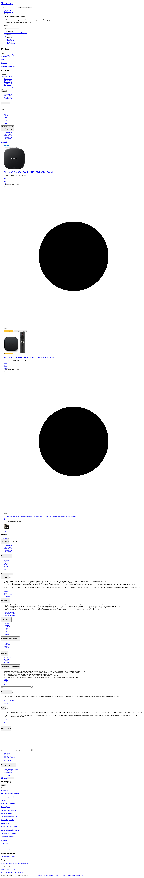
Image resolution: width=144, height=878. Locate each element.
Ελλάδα (6, 13)
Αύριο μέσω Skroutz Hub (7, 129)
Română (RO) (11, 40)
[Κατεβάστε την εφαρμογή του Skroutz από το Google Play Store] (11, 869)
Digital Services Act (81, 875)
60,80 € (6, 183)
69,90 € (6, 368)
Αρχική (2, 59)
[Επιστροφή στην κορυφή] (1, 787)
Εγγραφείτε (13, 863)
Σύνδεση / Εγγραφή (9, 12)
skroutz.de (14, 872)
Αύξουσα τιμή (8, 80)
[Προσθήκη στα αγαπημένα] (13, 331)
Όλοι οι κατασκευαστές (6, 573)
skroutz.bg (20, 872)
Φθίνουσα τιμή (8, 82)
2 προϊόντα (11, 126)
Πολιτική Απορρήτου (48, 875)
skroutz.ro (9, 872)
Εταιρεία (4, 840)
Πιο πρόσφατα (8, 83)
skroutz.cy (3, 872)
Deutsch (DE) (11, 43)
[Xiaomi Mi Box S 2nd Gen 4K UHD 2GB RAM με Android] (73, 342)
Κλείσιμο (3, 785)
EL (5, 36)
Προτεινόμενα (8, 79)
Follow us (7, 863)
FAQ (33, 875)
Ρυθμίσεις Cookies (71, 875)
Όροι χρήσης (38, 875)
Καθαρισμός (4, 126)
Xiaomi (3, 106)
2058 (5, 366)
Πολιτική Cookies (60, 875)
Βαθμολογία (7, 85)
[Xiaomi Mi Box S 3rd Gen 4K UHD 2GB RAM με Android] (73, 158)
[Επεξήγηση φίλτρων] (10, 577)
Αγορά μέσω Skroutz (8, 803)
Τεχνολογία (4, 63)
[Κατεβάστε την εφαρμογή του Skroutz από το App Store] (4, 869)
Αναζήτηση (21, 7)
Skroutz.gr (7, 3)
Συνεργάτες (4, 790)
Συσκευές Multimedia (8, 66)
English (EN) (10, 39)
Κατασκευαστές (5, 103)
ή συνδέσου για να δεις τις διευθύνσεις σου (15, 33)
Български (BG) (11, 42)
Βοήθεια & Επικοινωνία (9, 827)
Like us (3, 863)
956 (5, 181)
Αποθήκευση (8, 34)
